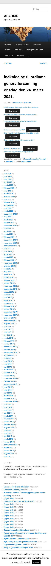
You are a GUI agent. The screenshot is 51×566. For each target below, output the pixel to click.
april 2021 (8, 231)
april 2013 (8, 436)
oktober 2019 (9, 266)
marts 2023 (8, 211)
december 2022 (10, 214)
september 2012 (10, 444)
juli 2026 (7, 173)
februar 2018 (9, 306)
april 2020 (8, 254)
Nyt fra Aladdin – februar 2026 (16, 538)
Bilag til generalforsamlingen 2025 (18, 547)
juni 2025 (8, 190)
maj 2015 (7, 390)
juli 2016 (7, 358)
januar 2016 (9, 375)
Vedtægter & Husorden (34, 49)
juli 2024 (7, 199)
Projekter (20, 55)
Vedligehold (8, 55)
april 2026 (8, 182)
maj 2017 (7, 332)
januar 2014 (9, 421)
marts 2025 (8, 193)
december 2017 (10, 312)
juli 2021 (7, 228)
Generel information (22, 44)
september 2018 (10, 289)
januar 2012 (9, 450)
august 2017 (9, 323)
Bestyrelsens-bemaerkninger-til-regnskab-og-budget (20, 121)
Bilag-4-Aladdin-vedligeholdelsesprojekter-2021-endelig (21, 133)
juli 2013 (7, 430)
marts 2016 (8, 369)
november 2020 (10, 242)
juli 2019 (7, 268)
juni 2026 (8, 176)
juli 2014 (7, 404)
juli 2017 (7, 326)
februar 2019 (9, 280)
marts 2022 (8, 219)
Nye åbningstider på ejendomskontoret (20, 541)
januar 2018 (9, 309)
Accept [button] (36, 562)
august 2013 (9, 427)
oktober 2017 (9, 317)
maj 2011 (7, 456)
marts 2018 (8, 303)
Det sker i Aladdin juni (13, 489)
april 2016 (8, 366)
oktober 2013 (9, 424)
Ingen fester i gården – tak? (15, 544)
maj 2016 (7, 364)
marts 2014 (8, 416)
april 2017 (8, 335)
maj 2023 (7, 208)
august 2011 (9, 453)
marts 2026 (8, 185)
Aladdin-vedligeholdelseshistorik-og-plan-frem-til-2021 (20, 114)
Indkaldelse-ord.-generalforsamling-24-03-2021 (18, 152)
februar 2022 (9, 222)
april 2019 (8, 274)
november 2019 (10, 263)
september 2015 (10, 384)
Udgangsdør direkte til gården (16, 486)
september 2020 (10, 245)
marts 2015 (8, 395)
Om (29, 55)
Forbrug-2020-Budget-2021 (12, 149)
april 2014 (8, 413)
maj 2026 (7, 179)
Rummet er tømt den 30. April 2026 (18, 501)
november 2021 (10, 225)
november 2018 (10, 286)
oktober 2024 (9, 196)
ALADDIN (11, 15)
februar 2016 (9, 372)
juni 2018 (8, 297)
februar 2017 (9, 341)
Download (12, 110)
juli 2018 (7, 294)
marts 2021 (8, 234)
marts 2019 (8, 277)
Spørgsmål (18, 49)
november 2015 (10, 378)
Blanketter (37, 44)
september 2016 (10, 352)
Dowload (33, 129)
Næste (43, 63)
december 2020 (10, 239)
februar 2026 (9, 188)
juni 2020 (8, 251)
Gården (7, 49)
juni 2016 (8, 361)
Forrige (8, 63)
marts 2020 (8, 257)
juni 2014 (8, 407)
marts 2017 (8, 338)
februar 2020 (9, 260)
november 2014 (10, 401)
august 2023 (9, 205)
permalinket (26, 161)
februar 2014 (9, 418)
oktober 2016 (9, 349)
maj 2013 (7, 433)
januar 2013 (9, 441)
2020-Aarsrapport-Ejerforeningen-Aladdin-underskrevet (21, 107)
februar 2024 (9, 202)
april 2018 (8, 300)
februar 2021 (9, 237)
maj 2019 (7, 271)
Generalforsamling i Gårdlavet (16, 530)
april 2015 (8, 392)
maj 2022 (7, 216)
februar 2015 (9, 398)
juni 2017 (8, 329)
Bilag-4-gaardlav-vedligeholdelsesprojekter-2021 (19, 140)
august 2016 (9, 355)
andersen (27, 102)
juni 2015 (8, 387)
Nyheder (7, 44)
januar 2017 (9, 343)
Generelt (42, 159)
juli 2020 (7, 248)
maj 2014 (7, 410)
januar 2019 (9, 283)
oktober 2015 (9, 381)
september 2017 (10, 320)
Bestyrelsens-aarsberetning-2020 (14, 130)
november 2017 (10, 315)
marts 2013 (8, 439)
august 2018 (9, 292)
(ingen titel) (8, 498)
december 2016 (10, 346)
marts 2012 (8, 447)
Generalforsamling (31, 159)
